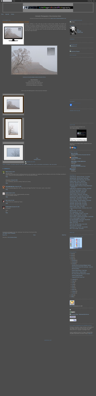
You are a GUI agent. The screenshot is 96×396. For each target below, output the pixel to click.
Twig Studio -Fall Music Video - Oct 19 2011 (78, 201)
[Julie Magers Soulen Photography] (71, 105)
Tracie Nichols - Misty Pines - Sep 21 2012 (78, 191)
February (74, 291)
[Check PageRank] (72, 312)
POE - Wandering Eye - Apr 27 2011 (76, 221)
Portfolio (12, 14)
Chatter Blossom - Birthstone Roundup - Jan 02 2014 (80, 176)
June (73, 284)
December (74, 260)
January (73, 292)
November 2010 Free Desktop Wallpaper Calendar (16, 22)
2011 (72, 257)
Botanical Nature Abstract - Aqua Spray (79, 270)
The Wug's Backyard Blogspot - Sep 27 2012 (78, 190)
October (73, 263)
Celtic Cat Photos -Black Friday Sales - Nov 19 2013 (80, 179)
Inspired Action (73, 162)
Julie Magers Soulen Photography (9, 233)
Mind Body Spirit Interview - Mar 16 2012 (77, 192)
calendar (8, 164)
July (73, 282)
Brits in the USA (74, 153)
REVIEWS (79, 31)
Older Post (64, 234)
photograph (40, 164)
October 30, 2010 (11, 192)
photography (46, 164)
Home (2, 14)
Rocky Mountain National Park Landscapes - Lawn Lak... (82, 266)
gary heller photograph (75, 165)
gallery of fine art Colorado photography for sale (58, 18)
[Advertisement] (75, 78)
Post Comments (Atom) (12, 237)
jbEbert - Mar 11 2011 (74, 222)
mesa (25, 164)
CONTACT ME (80, 32)
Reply (7, 176)
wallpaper (54, 164)
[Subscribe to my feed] (73, 46)
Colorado (13, 164)
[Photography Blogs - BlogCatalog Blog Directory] (79, 314)
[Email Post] (26, 163)
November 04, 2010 (15, 206)
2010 (72, 258)
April (73, 287)
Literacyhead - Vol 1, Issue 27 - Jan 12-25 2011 (79, 227)
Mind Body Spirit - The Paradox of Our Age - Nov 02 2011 (80, 197)
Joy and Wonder (74, 157)
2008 (72, 296)
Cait (6, 200)
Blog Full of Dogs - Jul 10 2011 (75, 210)
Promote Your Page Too (73, 106)
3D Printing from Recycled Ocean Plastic (78, 166)
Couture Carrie (9, 206)
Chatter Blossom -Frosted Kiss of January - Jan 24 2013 (80, 188)
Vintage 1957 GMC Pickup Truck (78, 277)
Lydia (7, 192)
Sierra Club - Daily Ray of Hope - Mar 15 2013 (78, 184)
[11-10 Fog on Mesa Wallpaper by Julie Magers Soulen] (34, 74)
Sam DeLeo (73, 168)
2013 (72, 253)
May (73, 286)
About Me (7, 14)
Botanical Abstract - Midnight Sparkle (79, 272)
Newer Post (5, 234)
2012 (72, 255)
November (74, 262)
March (73, 289)
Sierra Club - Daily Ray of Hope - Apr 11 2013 (78, 182)
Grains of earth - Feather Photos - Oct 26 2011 (78, 198)
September (74, 279)
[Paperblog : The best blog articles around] (73, 320)
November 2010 (30, 164)
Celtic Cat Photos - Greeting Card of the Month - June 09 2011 (81, 216)
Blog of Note (72, 306)
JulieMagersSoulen (37, 159)
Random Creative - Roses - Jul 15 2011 (77, 206)
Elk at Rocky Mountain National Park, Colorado (81, 273)
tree (51, 164)
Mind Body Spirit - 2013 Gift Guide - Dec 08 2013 (79, 178)
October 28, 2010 (11, 171)
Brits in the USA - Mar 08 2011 (75, 225)
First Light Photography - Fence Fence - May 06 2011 (80, 219)
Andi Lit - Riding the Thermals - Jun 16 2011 (78, 215)
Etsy (37, 158)
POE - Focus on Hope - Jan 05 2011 (77, 228)
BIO (78, 29)
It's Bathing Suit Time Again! (76, 158)
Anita (7, 171)
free (23, 164)
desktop (17, 164)
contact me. (90, 333)
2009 (72, 295)
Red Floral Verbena (75, 268)
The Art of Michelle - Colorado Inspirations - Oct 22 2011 (80, 200)
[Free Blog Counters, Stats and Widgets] (70, 310)
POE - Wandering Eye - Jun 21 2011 (77, 212)
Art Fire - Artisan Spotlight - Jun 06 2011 (77, 218)
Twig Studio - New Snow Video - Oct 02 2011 (78, 203)
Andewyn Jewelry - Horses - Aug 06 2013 (77, 181)
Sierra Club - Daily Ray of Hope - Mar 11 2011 (78, 224)
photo (35, 164)
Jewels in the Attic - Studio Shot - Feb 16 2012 (78, 194)
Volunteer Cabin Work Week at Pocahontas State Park (80, 154)
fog (20, 164)
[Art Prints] (72, 22)
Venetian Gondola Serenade (77, 275)
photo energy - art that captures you (78, 161)
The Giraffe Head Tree (10, 186)
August (73, 281)
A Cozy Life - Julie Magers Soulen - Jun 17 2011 (79, 213)
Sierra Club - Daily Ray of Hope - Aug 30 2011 (78, 204)
